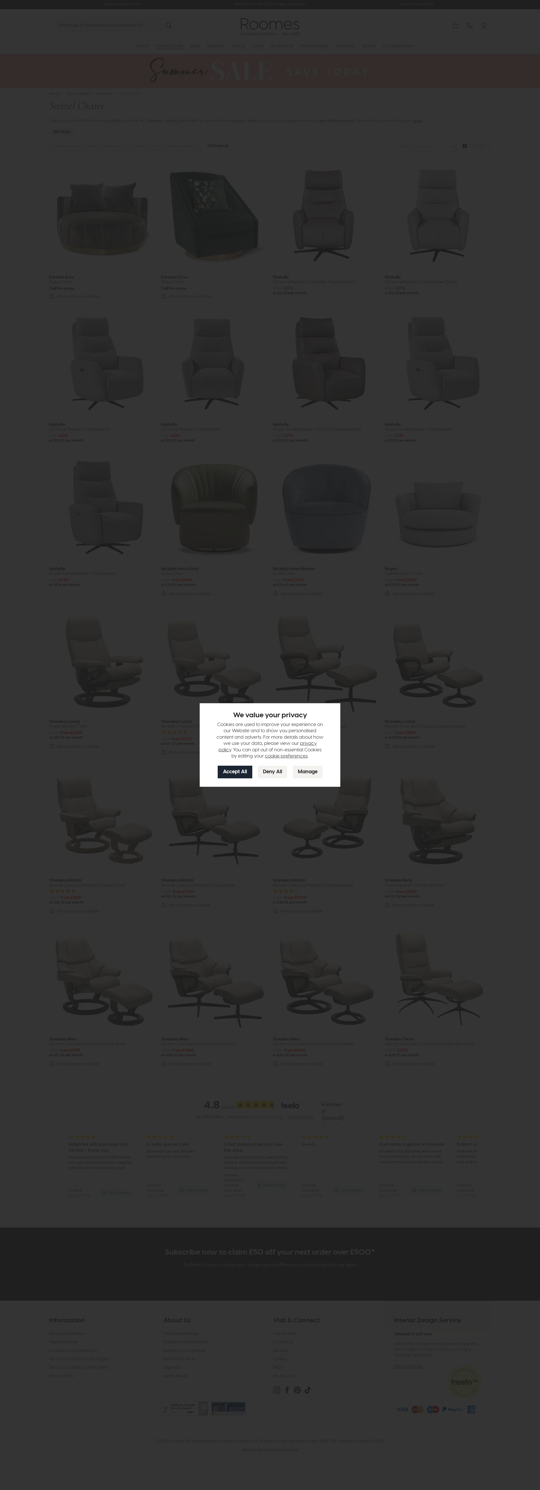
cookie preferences (286, 756)
